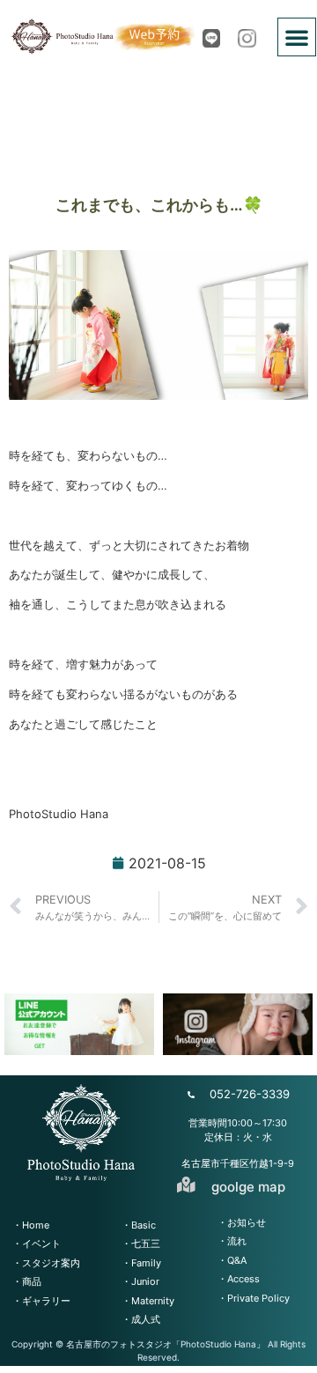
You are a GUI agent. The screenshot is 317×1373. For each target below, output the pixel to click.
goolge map (248, 1186)
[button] (296, 37)
